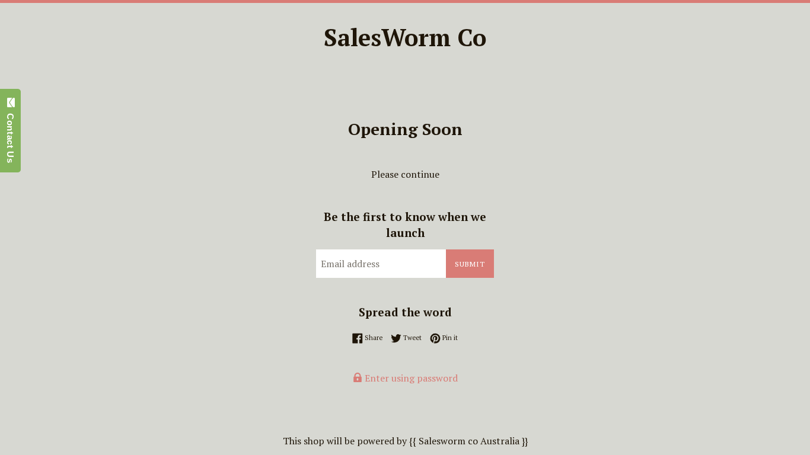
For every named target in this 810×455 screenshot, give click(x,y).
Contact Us (10, 136)
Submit (470, 263)
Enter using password (410, 377)
